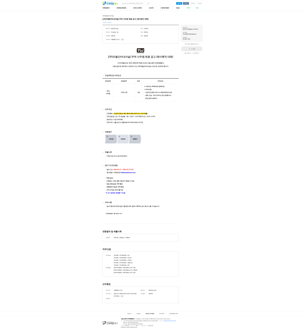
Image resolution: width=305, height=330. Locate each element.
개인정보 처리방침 (149, 313)
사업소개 (129, 313)
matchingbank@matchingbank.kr (169, 320)
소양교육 (151, 8)
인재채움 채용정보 (121, 8)
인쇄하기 (189, 53)
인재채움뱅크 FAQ (173, 313)
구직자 (188, 8)
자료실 (178, 8)
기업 (197, 8)
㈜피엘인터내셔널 (108, 16)
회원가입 (179, 3)
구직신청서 (161, 313)
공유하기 (196, 53)
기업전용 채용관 (164, 8)
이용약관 (138, 313)
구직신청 (193, 3)
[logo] (110, 323)
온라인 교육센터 (137, 8)
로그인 (186, 3)
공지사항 (199, 3)
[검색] (148, 3)
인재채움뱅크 (106, 8)
